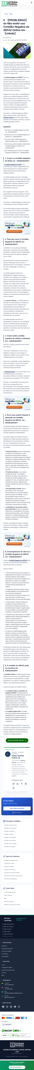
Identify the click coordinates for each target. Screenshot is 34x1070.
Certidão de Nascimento (10, 825)
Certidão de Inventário (10, 840)
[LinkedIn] (17, 784)
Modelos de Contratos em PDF (12, 904)
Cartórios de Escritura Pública (12, 872)
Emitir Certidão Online (10, 892)
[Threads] (25, 784)
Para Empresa (5, 956)
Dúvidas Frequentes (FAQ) (8, 970)
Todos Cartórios (8, 895)
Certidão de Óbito (8, 834)
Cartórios (4, 972)
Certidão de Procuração (10, 843)
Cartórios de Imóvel (9, 863)
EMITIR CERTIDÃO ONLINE (16, 740)
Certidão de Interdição (10, 837)
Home (6, 14)
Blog (11, 14)
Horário (6, 995)
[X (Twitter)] (13, 788)
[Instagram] (13, 784)
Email (5, 991)
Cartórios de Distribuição (10, 878)
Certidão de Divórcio (9, 831)
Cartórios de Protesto (9, 869)
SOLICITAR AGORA (16, 1067)
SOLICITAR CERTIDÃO (17, 808)
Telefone (7, 983)
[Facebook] (21, 784)
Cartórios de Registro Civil (11, 860)
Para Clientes (5, 954)
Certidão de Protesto (9, 846)
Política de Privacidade (7, 948)
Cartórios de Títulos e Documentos (13, 875)
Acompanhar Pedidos (7, 967)
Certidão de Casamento (10, 828)
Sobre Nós (4, 946)
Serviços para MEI (9, 901)
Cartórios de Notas (9, 866)
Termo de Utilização (6, 951)
